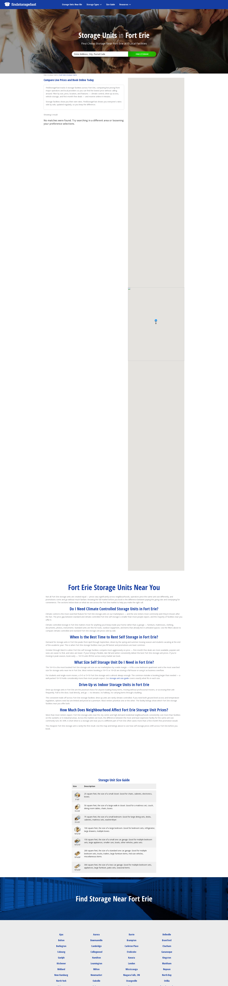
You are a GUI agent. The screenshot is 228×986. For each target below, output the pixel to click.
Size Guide (110, 4)
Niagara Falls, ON (131, 975)
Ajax (61, 934)
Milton (96, 969)
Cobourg (61, 951)
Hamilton (96, 957)
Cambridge (96, 946)
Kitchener (61, 963)
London (131, 963)
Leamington (96, 963)
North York (61, 980)
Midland (61, 969)
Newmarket (96, 975)
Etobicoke (131, 951)
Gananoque (166, 951)
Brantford (166, 940)
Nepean (166, 969)
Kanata (131, 957)
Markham (166, 963)
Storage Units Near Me (72, 4)
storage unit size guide (119, 678)
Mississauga (132, 969)
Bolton (61, 940)
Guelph (61, 957)
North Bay (167, 975)
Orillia (167, 980)
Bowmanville (96, 940)
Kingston (166, 957)
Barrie (131, 934)
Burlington (61, 946)
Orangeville (131, 980)
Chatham (166, 946)
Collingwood (96, 951)
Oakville (96, 980)
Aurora (96, 934)
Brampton (131, 940)
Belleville (167, 934)
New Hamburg (61, 975)
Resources (123, 4)
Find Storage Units (51, 75)
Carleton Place (131, 946)
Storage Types (93, 4)
